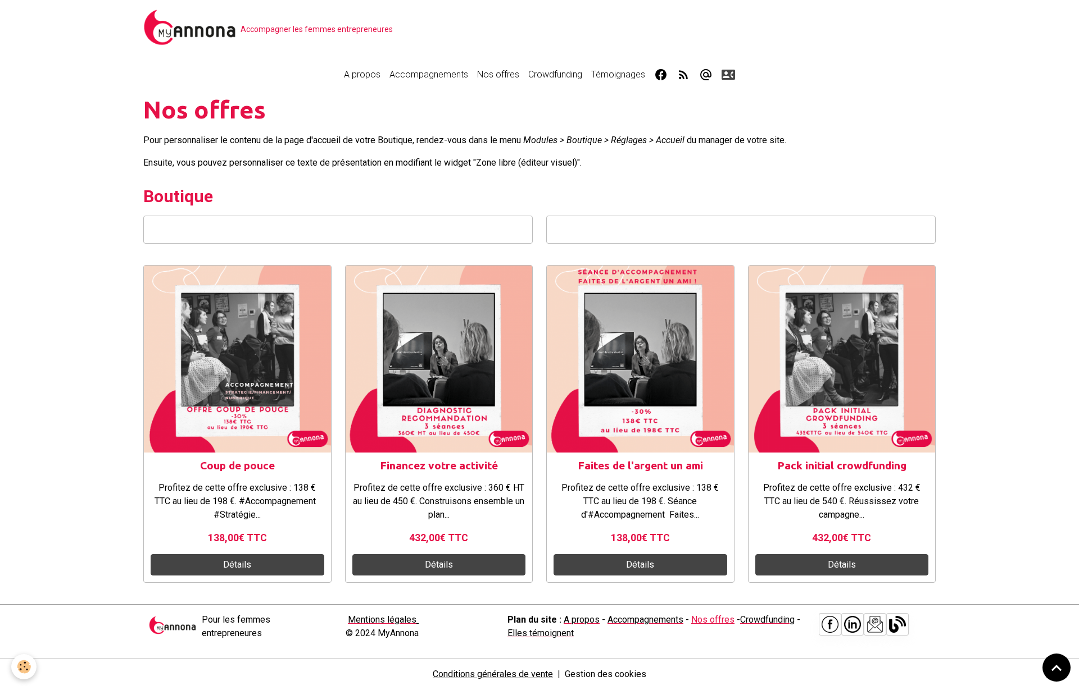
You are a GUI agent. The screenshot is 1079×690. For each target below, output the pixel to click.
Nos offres (498, 74)
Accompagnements (428, 74)
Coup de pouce (237, 465)
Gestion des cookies (605, 674)
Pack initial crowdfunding (841, 465)
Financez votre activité (439, 465)
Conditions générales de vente (493, 674)
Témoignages (618, 74)
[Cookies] (24, 666)
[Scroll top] (1056, 668)
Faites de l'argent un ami (640, 465)
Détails (237, 564)
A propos (362, 74)
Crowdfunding (555, 74)
